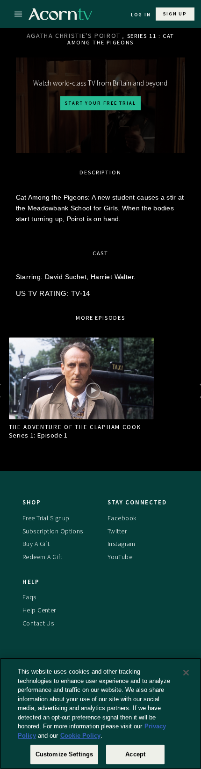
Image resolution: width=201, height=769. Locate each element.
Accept (135, 754)
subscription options (52, 531)
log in (141, 15)
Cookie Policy (80, 735)
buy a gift (36, 543)
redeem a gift (42, 557)
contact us (38, 623)
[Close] (186, 672)
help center (39, 610)
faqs (29, 597)
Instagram (122, 543)
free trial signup (45, 518)
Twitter (117, 531)
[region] (100, 713)
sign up (175, 14)
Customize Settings (64, 754)
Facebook (122, 518)
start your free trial (100, 103)
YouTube (120, 557)
